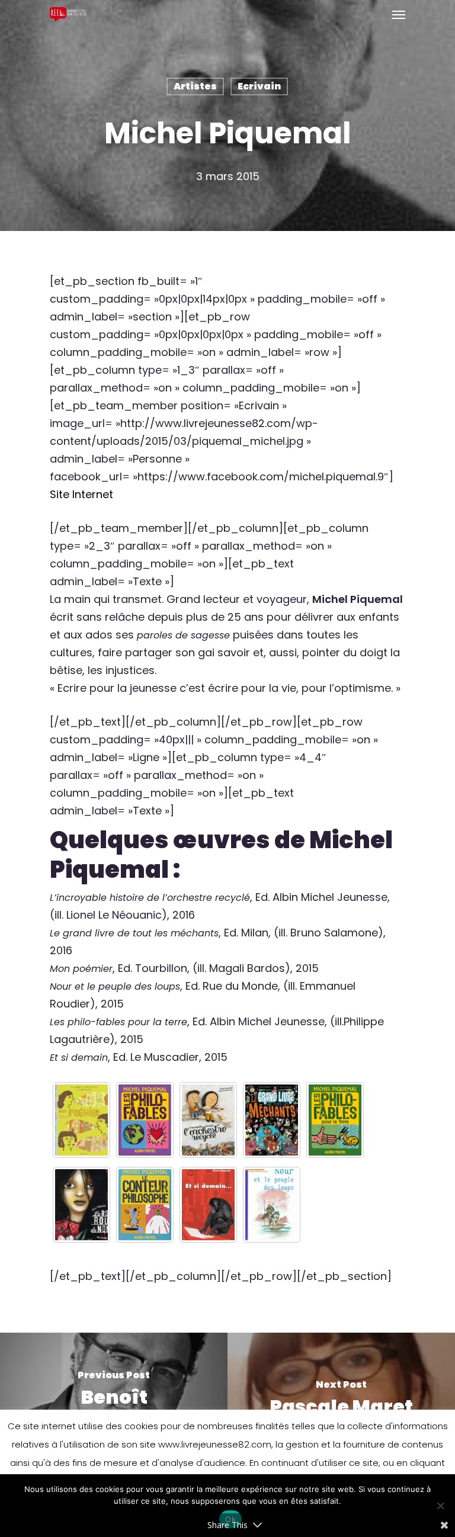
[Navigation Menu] (398, 14)
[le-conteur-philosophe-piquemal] (145, 1205)
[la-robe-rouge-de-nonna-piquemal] (81, 1205)
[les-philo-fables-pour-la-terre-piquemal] (335, 1120)
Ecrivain (259, 86)
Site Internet (81, 494)
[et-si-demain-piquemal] (208, 1205)
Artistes (195, 86)
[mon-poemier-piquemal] (81, 1120)
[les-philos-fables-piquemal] (145, 1120)
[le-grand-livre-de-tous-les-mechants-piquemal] (271, 1120)
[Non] (440, 1506)
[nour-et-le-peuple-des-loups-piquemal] (271, 1205)
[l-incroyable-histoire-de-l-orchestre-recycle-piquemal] (208, 1120)
